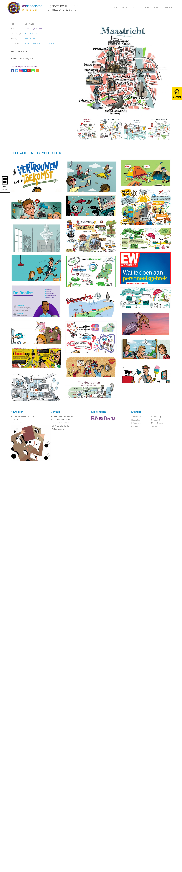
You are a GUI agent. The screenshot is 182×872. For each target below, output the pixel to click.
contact (168, 7)
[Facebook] (12, 70)
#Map (44, 43)
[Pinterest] (29, 70)
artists (136, 7)
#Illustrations (31, 33)
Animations (136, 417)
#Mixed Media (32, 38)
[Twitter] (16, 70)
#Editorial (36, 43)
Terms (154, 427)
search (125, 7)
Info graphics (137, 423)
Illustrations (136, 420)
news (147, 7)
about (157, 7)
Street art (155, 420)
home (115, 7)
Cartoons (135, 427)
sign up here (16, 423)
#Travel (51, 43)
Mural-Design (157, 423)
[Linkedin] (25, 70)
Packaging (156, 417)
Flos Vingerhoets (33, 28)
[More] (37, 70)
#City (27, 43)
